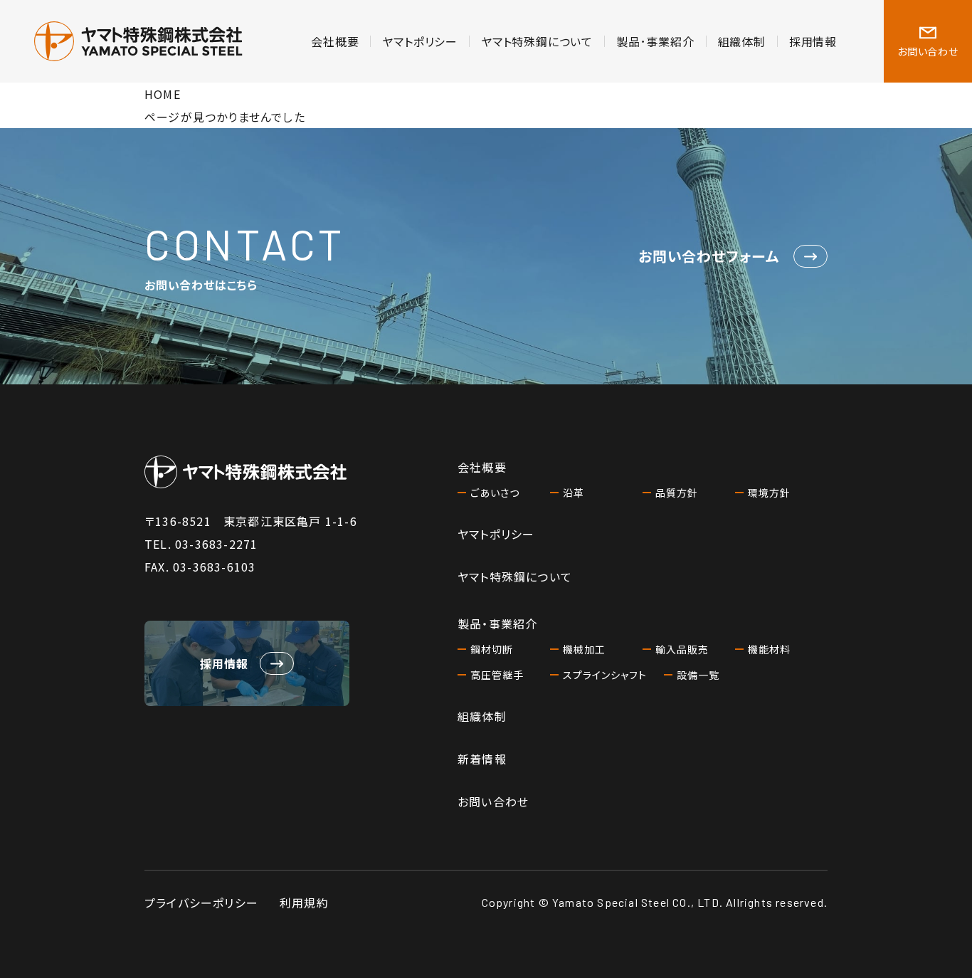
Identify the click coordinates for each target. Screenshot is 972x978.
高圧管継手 (497, 675)
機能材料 (769, 649)
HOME (162, 93)
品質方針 (676, 492)
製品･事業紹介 (655, 41)
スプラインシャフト (605, 675)
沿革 (573, 492)
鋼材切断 (491, 649)
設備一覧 (698, 675)
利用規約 (304, 902)
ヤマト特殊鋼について (537, 41)
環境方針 (769, 492)
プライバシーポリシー (201, 902)
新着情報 (482, 758)
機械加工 (584, 649)
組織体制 (742, 41)
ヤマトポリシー (420, 41)
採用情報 (813, 41)
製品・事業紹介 (497, 623)
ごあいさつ (494, 492)
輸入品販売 (682, 649)
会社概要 (335, 41)
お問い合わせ (493, 801)
